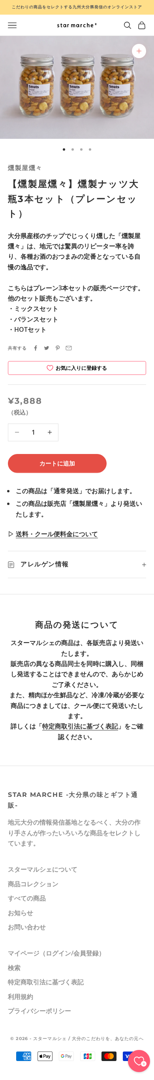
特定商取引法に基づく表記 (80, 726)
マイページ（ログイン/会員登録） (56, 953)
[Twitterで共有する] (46, 348)
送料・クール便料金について (57, 534)
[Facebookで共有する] (35, 348)
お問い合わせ (27, 927)
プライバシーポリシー (39, 1010)
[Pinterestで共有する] (57, 348)
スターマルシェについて (42, 869)
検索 (14, 967)
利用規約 (20, 996)
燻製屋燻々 (25, 168)
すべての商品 (27, 898)
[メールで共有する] (69, 348)
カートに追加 (57, 463)
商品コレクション (33, 884)
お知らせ (20, 912)
